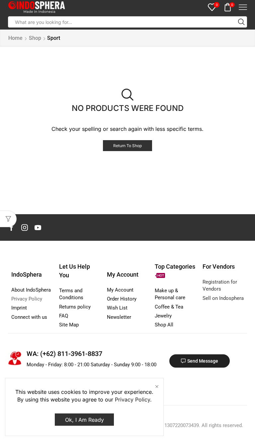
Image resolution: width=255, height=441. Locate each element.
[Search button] (241, 22)
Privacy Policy (132, 399)
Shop (35, 38)
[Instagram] (24, 227)
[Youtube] (38, 227)
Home (15, 38)
